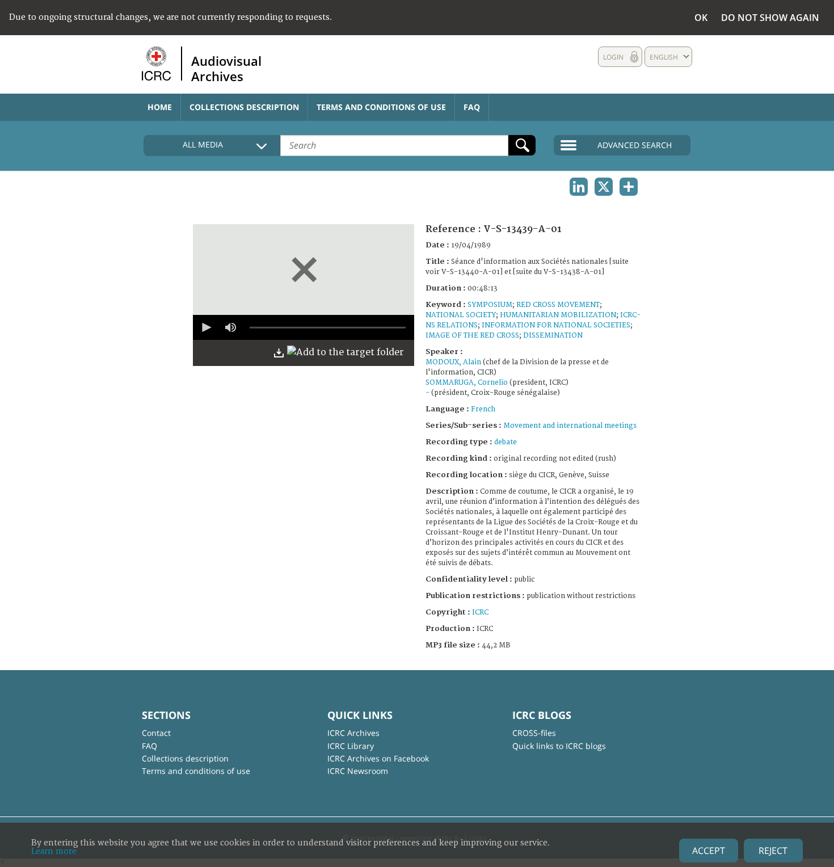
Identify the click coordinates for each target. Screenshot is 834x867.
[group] (230, 327)
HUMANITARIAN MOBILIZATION (558, 315)
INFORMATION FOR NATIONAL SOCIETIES (556, 325)
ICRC (480, 612)
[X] (604, 187)
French (483, 409)
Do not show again (770, 17)
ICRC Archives (353, 732)
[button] (205, 327)
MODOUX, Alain (453, 362)
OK (700, 17)
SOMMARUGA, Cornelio (467, 382)
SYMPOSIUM (489, 305)
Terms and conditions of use (381, 107)
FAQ (472, 107)
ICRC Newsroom (357, 770)
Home (160, 107)
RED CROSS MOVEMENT (558, 305)
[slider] (327, 327)
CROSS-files (534, 732)
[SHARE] (629, 187)
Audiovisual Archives (226, 68)
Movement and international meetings (570, 426)
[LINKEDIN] (579, 187)
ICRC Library (350, 745)
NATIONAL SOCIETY (461, 315)
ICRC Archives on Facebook (378, 758)
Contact (156, 732)
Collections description (244, 107)
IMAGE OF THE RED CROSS (472, 335)
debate (505, 442)
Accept (708, 850)
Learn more (54, 851)
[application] (303, 327)
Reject (773, 850)
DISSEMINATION (553, 335)
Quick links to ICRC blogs (559, 745)
